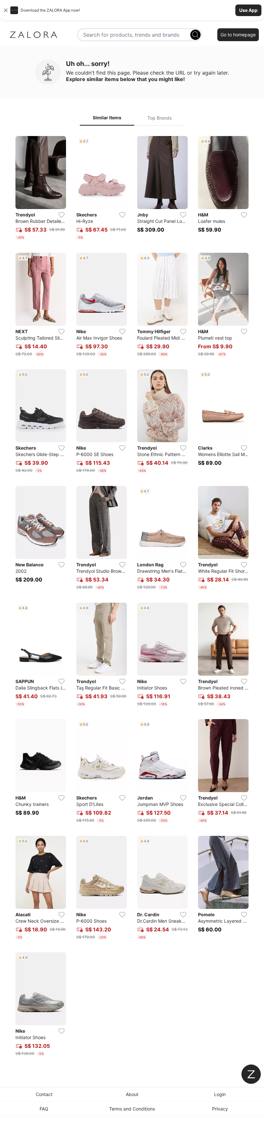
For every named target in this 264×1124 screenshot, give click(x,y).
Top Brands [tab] (159, 118)
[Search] (195, 35)
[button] (132, 10)
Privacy (220, 1108)
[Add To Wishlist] (61, 215)
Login (220, 1094)
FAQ (44, 1108)
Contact (44, 1094)
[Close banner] (6, 10)
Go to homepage (238, 34)
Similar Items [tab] (107, 117)
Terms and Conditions (132, 1108)
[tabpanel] (132, 597)
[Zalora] (33, 35)
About (132, 1094)
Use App (248, 10)
